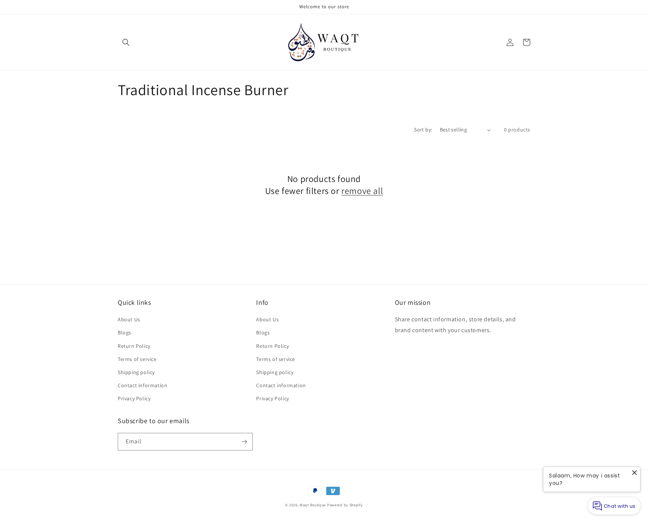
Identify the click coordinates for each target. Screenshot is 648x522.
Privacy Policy (134, 398)
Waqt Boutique (313, 505)
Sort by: (423, 129)
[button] (126, 42)
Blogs (124, 332)
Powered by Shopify (345, 505)
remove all (362, 191)
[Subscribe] (244, 441)
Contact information (142, 385)
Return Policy (134, 346)
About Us (129, 319)
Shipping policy (136, 372)
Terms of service (137, 359)
